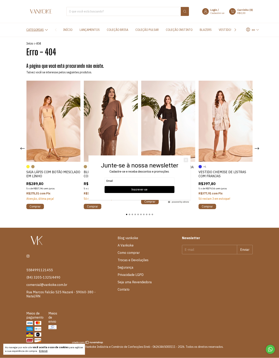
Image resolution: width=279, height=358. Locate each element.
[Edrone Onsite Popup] (139, 179)
